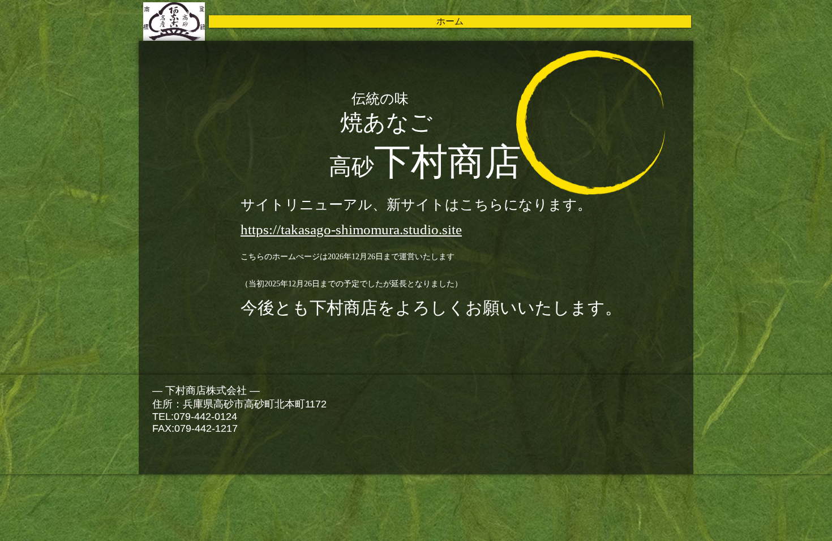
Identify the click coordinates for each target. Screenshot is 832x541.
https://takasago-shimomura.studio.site (351, 229)
